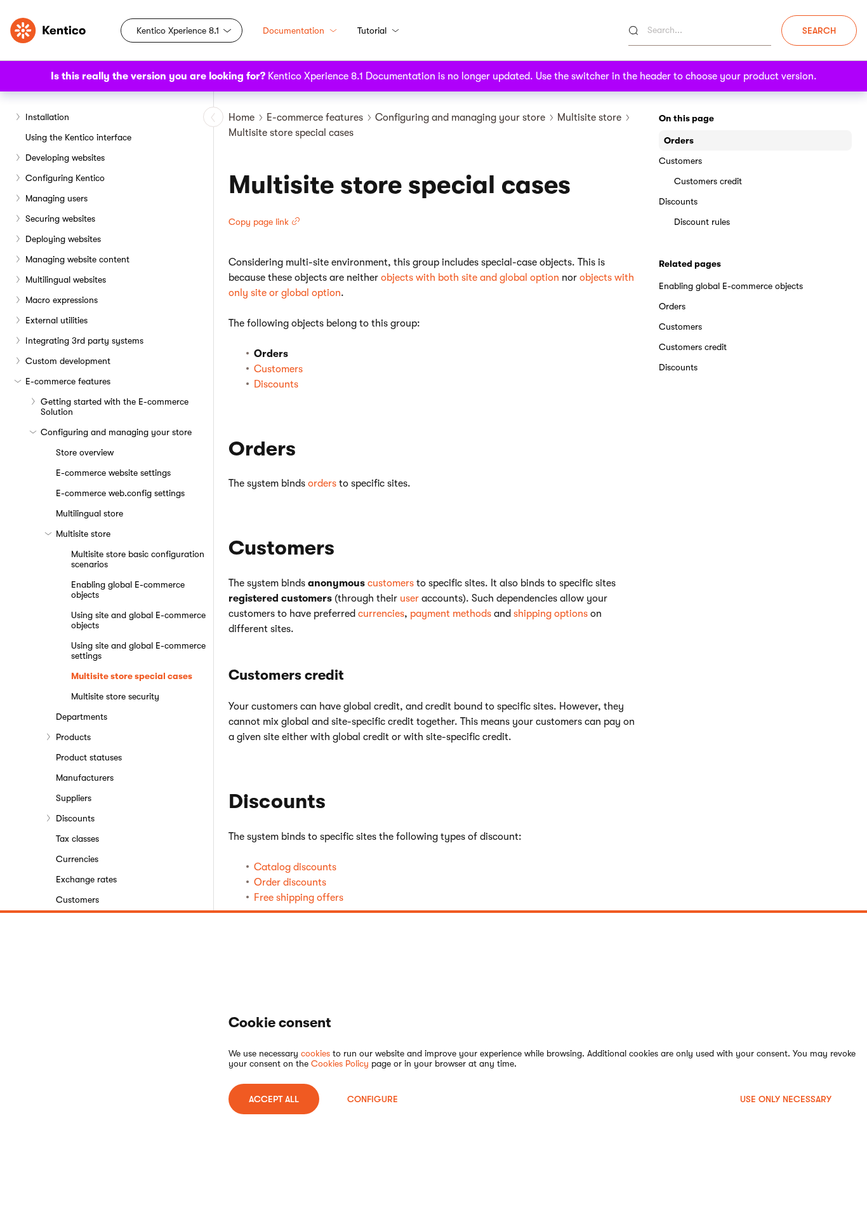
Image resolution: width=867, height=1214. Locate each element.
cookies (315, 1053)
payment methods (450, 613)
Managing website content (77, 259)
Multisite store (83, 534)
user (409, 598)
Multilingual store (89, 513)
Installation (47, 117)
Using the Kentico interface (78, 137)
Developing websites (65, 157)
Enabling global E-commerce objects (128, 589)
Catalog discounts (295, 867)
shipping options (550, 613)
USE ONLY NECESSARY (785, 1099)
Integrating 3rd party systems (84, 340)
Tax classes (77, 838)
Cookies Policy (340, 1063)
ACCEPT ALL (274, 1099)
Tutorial (372, 30)
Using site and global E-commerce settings (138, 650)
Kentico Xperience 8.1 (177, 30)
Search (819, 30)
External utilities (56, 320)
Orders (679, 140)
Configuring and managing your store (116, 432)
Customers (77, 899)
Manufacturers (85, 777)
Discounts (75, 818)
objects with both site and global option (470, 277)
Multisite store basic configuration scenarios (137, 559)
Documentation (293, 30)
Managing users (56, 198)
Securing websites (60, 218)
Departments (81, 717)
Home (241, 117)
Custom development (67, 361)
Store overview (85, 452)
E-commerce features (67, 381)
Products (73, 737)
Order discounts (290, 882)
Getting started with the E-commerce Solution (115, 406)
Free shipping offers (298, 897)
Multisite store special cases (131, 676)
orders (322, 483)
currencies (381, 613)
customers (390, 583)
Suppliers (73, 798)
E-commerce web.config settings (120, 493)
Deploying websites (63, 239)
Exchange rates (86, 879)
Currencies (77, 859)
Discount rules (702, 222)
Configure (372, 1099)
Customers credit (708, 181)
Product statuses (89, 757)
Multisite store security (115, 696)
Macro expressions (61, 300)
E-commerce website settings (113, 473)
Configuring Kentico (65, 178)
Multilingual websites (65, 279)
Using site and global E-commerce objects (138, 620)
